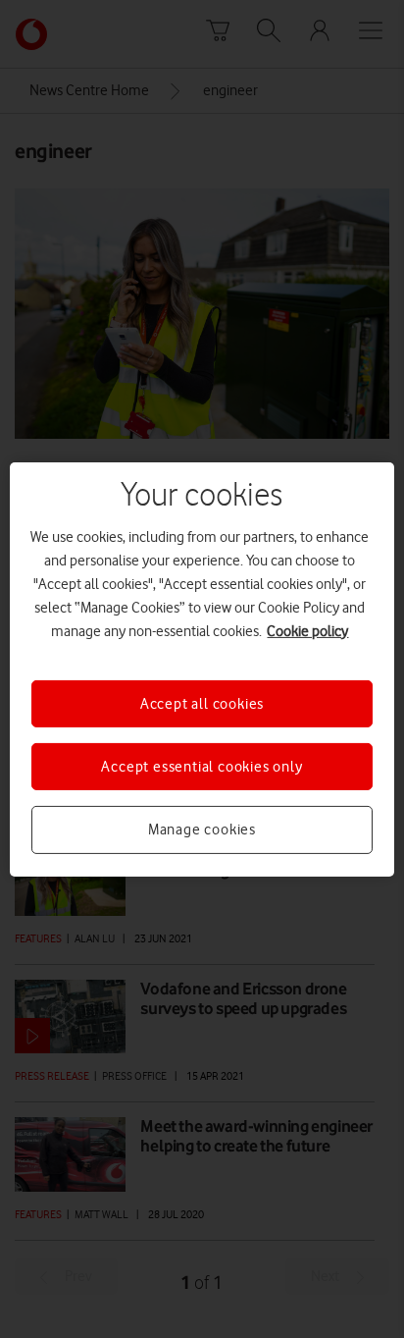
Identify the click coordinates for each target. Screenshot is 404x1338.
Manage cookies (202, 829)
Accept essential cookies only (201, 767)
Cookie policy (307, 630)
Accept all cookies (202, 703)
